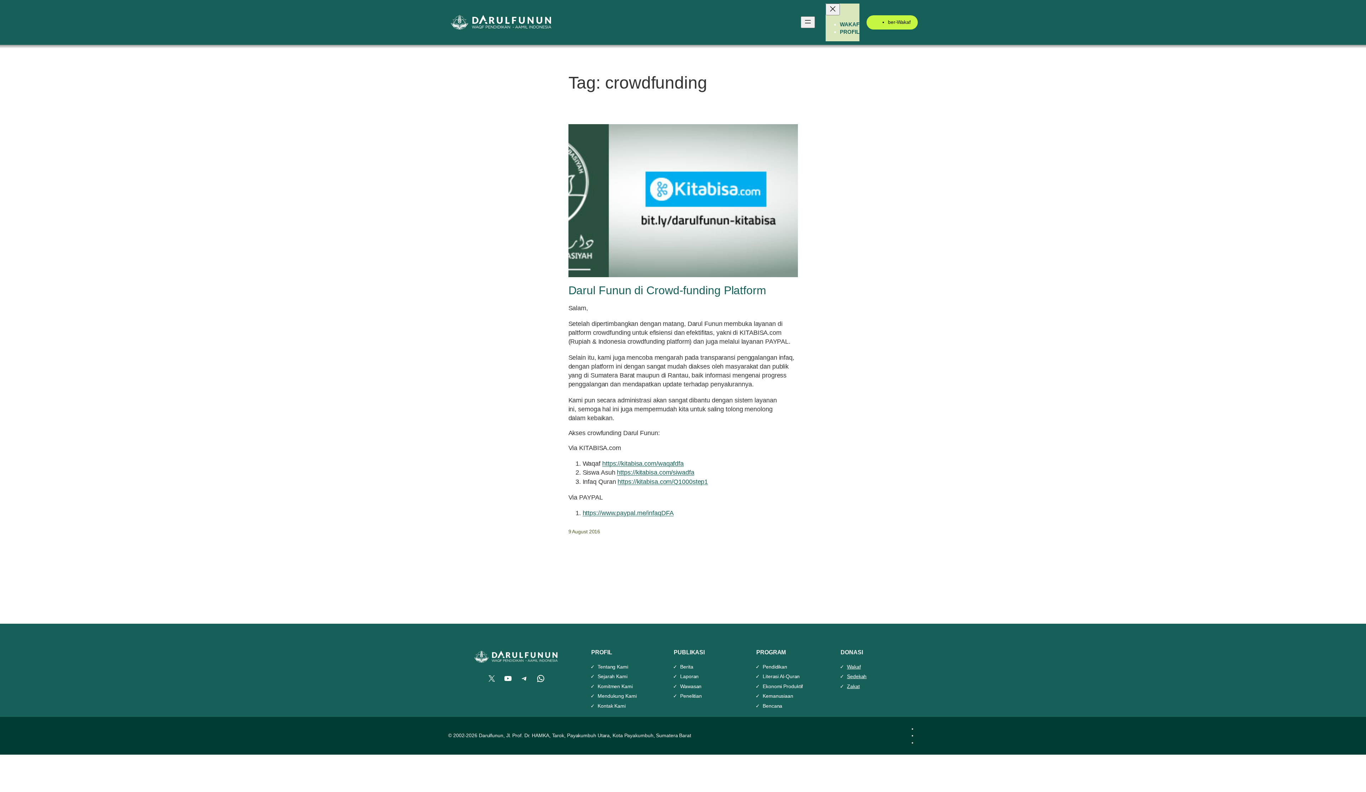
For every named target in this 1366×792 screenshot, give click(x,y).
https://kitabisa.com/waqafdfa (643, 463)
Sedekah (857, 676)
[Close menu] (833, 9)
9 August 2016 (584, 531)
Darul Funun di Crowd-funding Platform (667, 290)
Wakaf (854, 667)
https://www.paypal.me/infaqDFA (628, 513)
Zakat (853, 686)
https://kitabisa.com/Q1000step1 (663, 481)
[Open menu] (808, 22)
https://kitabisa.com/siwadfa (655, 472)
